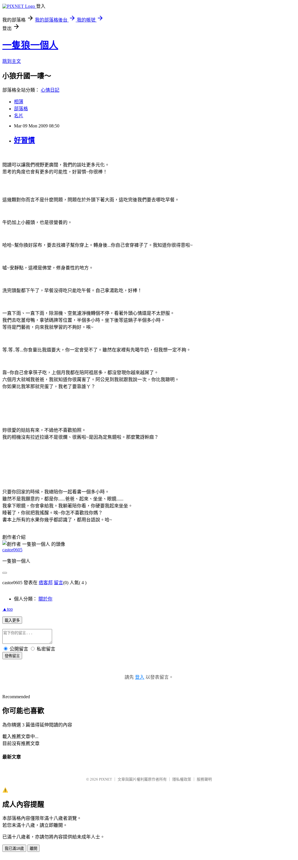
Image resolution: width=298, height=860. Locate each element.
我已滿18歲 (14, 848)
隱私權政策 (181, 779)
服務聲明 (204, 779)
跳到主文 (11, 61)
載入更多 (12, 620)
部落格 (21, 108)
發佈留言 (12, 656)
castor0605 (12, 549)
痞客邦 (46, 582)
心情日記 (50, 90)
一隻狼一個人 (30, 45)
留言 (58, 582)
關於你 (45, 598)
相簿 (18, 101)
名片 (18, 115)
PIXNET (105, 779)
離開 (33, 848)
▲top (7, 609)
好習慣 (24, 140)
